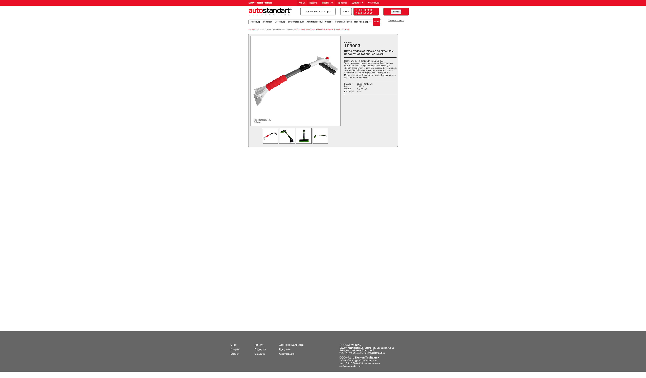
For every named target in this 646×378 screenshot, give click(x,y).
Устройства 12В (296, 22)
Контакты (342, 3)
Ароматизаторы (314, 22)
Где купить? (357, 3)
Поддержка (327, 3)
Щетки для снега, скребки (283, 29)
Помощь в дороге (363, 22)
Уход (376, 21)
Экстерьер (280, 22)
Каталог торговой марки (260, 3)
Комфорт (267, 22)
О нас (302, 3)
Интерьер (255, 22)
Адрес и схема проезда (291, 345)
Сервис (329, 22)
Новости (313, 3)
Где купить (284, 349)
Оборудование (286, 354)
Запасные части (343, 22)
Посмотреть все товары (318, 11)
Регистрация (373, 3)
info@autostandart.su (374, 353)
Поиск (346, 11)
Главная (260, 29)
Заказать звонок (396, 20)
